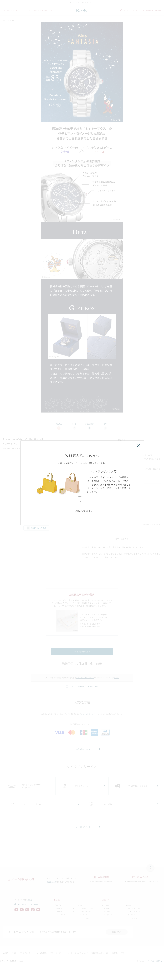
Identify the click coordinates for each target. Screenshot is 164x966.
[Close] (138, 445)
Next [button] (89, 501)
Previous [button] (75, 501)
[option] (82, 483)
